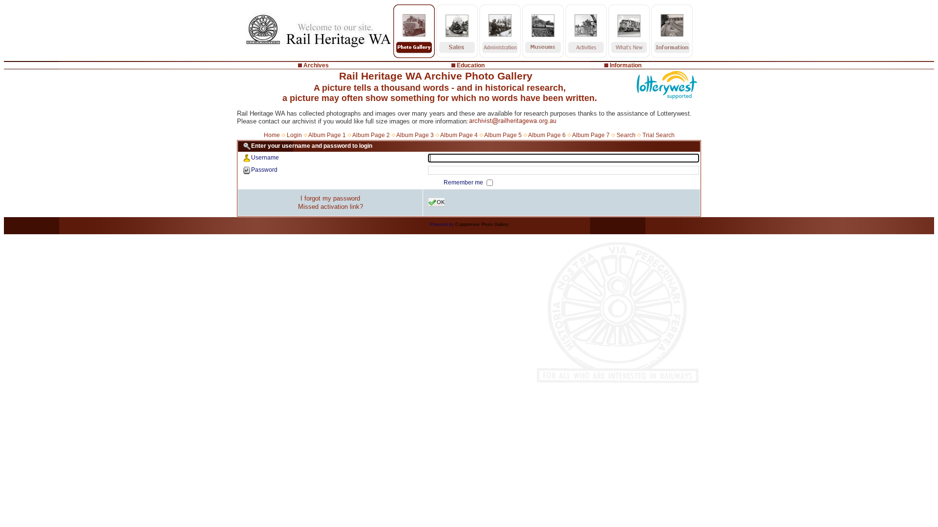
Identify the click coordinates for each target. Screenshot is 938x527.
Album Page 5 (503, 135)
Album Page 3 (415, 135)
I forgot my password (330, 198)
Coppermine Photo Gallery (482, 224)
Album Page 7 (591, 135)
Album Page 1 (327, 135)
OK (441, 202)
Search (626, 135)
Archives (316, 65)
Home (272, 135)
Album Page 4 (459, 135)
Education (471, 65)
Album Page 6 (547, 135)
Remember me (464, 182)
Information (625, 65)
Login (294, 135)
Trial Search (658, 135)
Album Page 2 (371, 135)
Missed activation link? (330, 206)
